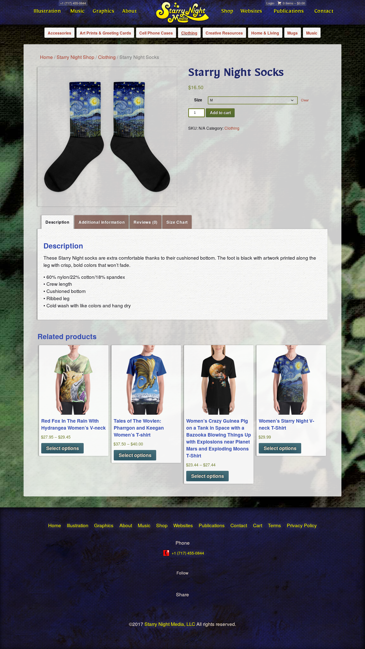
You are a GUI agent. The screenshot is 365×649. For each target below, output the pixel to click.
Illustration (47, 12)
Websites (251, 12)
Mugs (292, 33)
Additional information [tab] (101, 222)
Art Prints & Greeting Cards (105, 33)
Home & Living (265, 33)
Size (198, 100)
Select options (62, 448)
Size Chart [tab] (177, 222)
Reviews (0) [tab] (145, 222)
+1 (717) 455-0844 (73, 3)
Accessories (59, 33)
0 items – (294, 3)
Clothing (189, 33)
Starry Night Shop (75, 56)
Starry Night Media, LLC (170, 623)
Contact (323, 12)
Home (46, 56)
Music (77, 12)
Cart (257, 525)
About (129, 12)
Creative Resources (224, 33)
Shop (227, 12)
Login (270, 3)
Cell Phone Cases (156, 33)
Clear (305, 100)
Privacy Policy (302, 525)
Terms (274, 525)
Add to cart (220, 113)
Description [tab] (57, 222)
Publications (289, 12)
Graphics (103, 12)
